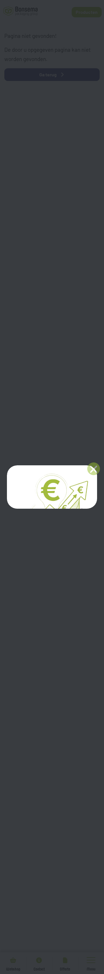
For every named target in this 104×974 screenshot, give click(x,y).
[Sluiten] (93, 468)
